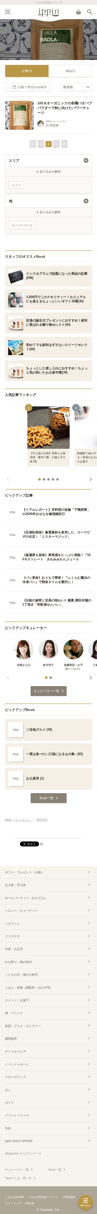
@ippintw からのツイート (23, 1153)
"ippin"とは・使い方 (18, 1178)
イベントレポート (17, 1064)
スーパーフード (22, 225)
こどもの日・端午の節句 (21, 974)
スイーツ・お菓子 (17, 1000)
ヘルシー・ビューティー (21, 910)
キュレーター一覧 (17, 1169)
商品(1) (70, 71)
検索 (90, 12)
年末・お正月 (14, 949)
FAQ (28, 1203)
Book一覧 (54, 1169)
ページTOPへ (48, 832)
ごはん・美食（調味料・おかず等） (29, 987)
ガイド (9, 1102)
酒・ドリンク (14, 1013)
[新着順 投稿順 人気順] (76, 87)
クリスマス (12, 936)
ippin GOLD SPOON (18, 1141)
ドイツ (16, 185)
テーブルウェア (15, 1051)
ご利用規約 (68, 1197)
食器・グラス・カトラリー (23, 1026)
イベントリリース (17, 1115)
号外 (8, 1128)
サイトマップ (13, 1203)
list (41, 843)
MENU (7, 12)
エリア (14, 160)
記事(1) (27, 71)
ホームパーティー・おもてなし (26, 898)
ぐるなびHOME (14, 1197)
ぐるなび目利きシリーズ (43, 1197)
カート (78, 12)
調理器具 (11, 1038)
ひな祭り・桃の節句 (18, 962)
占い (8, 1090)
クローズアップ (15, 1077)
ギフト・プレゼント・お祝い (24, 872)
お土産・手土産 (15, 885)
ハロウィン (12, 923)
